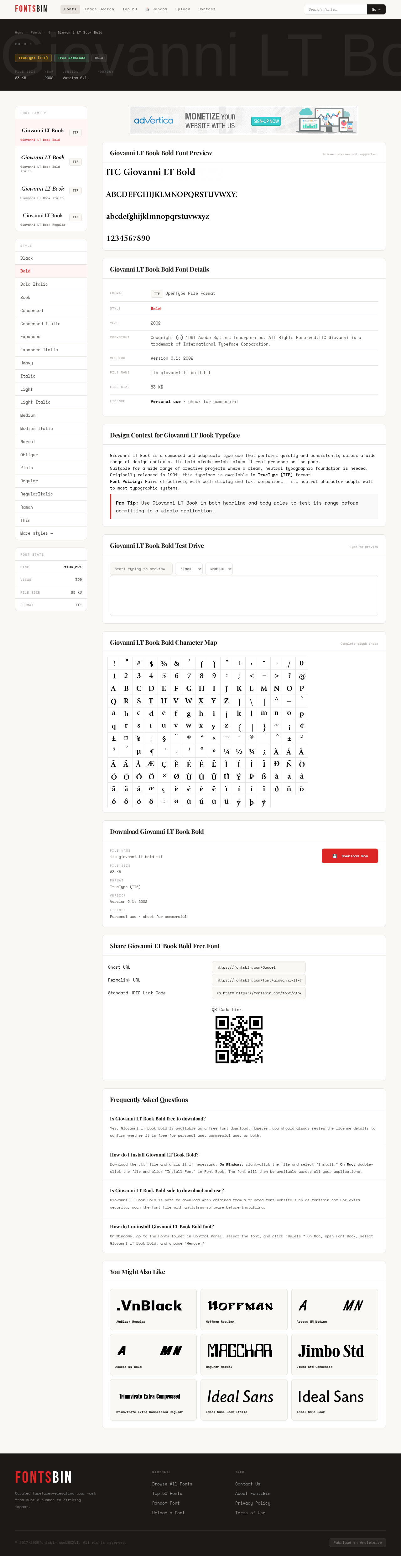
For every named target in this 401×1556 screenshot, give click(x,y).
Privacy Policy (252, 1503)
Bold (25, 271)
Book (25, 297)
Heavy (26, 363)
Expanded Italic (39, 350)
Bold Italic (34, 284)
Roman (26, 507)
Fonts (70, 9)
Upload (182, 9)
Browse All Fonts (172, 1484)
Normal (27, 441)
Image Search (99, 9)
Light (26, 389)
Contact (207, 9)
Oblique (29, 455)
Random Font (166, 1503)
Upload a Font (168, 1513)
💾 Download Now (350, 856)
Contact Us (247, 1484)
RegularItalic (36, 494)
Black (26, 258)
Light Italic (35, 402)
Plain (26, 467)
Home (19, 32)
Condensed (31, 310)
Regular (29, 481)
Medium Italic (36, 428)
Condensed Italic (40, 323)
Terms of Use (250, 1513)
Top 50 (129, 9)
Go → (376, 9)
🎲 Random (156, 9)
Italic (27, 376)
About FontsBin (252, 1493)
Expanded (30, 336)
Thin (25, 520)
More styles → (36, 533)
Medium (27, 415)
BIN (31, 9)
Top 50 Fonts (167, 1493)
